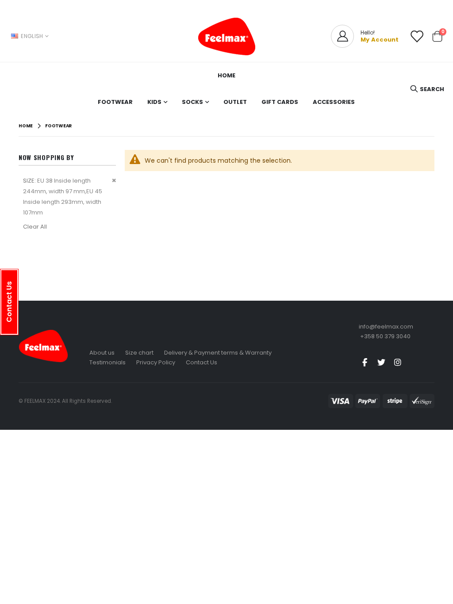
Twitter (381, 362)
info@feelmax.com (386, 326)
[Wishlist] (417, 36)
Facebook (365, 362)
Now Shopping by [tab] (46, 157)
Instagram (397, 362)
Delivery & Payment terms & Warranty (218, 352)
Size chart (139, 352)
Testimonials (107, 362)
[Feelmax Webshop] (226, 36)
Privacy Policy (155, 362)
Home (26, 125)
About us (102, 352)
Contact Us (201, 362)
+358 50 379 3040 (385, 336)
